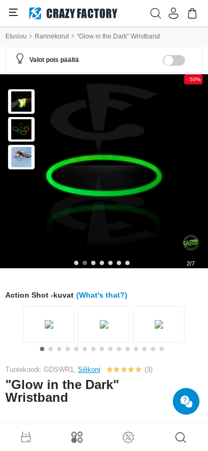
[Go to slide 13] (144, 349)
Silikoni (89, 370)
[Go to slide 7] (127, 263)
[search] (180, 437)
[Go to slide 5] (110, 263)
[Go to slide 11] (127, 349)
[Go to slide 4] (102, 263)
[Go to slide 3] (93, 263)
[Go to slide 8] (102, 349)
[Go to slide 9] (110, 349)
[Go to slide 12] (136, 349)
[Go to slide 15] (161, 349)
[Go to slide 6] (119, 263)
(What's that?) (101, 295)
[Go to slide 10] (119, 349)
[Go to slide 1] (76, 263)
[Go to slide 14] (153, 349)
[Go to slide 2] (85, 263)
